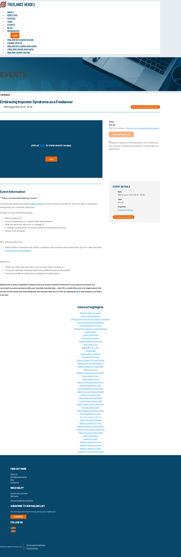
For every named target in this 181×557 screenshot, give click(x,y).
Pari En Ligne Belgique (90, 316)
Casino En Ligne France (90, 395)
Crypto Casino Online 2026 (90, 401)
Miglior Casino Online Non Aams (90, 404)
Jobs (9, 21)
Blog (9, 28)
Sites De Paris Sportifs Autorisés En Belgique (90, 319)
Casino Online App (90, 335)
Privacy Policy (32, 548)
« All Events (5, 94)
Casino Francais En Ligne (90, 385)
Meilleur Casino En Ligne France (90, 360)
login (42, 145)
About (10, 12)
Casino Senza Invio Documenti (90, 388)
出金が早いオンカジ (90, 347)
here (78, 291)
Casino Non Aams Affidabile (90, 398)
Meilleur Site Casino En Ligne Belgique (90, 328)
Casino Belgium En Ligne (90, 414)
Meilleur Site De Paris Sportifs (90, 363)
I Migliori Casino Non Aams (20, 49)
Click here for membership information (142, 128)
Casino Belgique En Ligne (91, 325)
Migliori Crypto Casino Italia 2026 (91, 429)
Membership (13, 31)
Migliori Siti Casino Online (20, 40)
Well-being (14, 496)
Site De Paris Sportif (90, 338)
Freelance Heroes (125, 210)
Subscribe (18, 517)
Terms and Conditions (35, 545)
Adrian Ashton (36, 203)
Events (11, 25)
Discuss (11, 18)
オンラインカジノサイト (90, 417)
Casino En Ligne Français (90, 420)
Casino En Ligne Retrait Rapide (90, 391)
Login (15, 35)
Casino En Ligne (91, 369)
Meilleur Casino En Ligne (90, 313)
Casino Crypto (14, 43)
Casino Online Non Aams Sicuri (90, 382)
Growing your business (19, 493)
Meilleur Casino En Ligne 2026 (90, 366)
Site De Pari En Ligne (90, 357)
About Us (13, 474)
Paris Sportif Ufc (91, 344)
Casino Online (90, 332)
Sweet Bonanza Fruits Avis (90, 341)
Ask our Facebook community (21, 500)
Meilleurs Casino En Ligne (90, 423)
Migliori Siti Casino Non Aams (22, 46)
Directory (12, 15)
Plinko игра (90, 351)
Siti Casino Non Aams (90, 407)
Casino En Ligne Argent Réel (90, 432)
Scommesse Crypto (90, 376)
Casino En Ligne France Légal (90, 451)
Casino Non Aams (90, 436)
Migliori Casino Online (18, 52)
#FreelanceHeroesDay (18, 477)
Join (51, 159)
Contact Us (14, 482)
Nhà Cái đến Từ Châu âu (90, 354)
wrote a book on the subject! (18, 250)
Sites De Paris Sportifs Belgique (90, 322)
